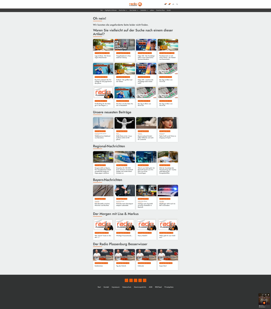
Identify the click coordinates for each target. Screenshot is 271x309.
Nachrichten (122, 10)
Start (101, 10)
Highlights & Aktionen (111, 10)
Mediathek (143, 10)
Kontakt (169, 10)
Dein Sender (133, 10)
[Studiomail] (103, 4)
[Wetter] (173, 4)
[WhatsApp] (94, 4)
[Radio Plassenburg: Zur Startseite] (135, 4)
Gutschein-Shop (160, 10)
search (177, 4)
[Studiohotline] (105, 4)
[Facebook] (97, 4)
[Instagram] (100, 4)
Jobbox (152, 10)
